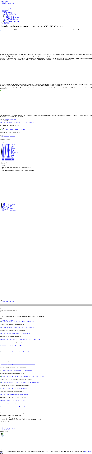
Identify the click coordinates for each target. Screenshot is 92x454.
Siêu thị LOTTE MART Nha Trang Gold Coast (10, 152)
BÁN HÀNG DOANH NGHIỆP (10, 13)
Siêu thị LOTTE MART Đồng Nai (8, 149)
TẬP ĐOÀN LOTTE (8, 12)
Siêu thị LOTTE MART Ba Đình (7, 157)
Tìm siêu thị (4, 425)
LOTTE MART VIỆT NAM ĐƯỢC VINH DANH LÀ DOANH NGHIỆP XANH (10, 361)
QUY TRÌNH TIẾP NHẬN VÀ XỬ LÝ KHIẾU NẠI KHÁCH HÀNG (11, 19)
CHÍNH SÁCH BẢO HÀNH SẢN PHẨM (11, 17)
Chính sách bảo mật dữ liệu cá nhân (8, 3)
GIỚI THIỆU (4, 11)
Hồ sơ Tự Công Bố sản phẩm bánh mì (8, 429)
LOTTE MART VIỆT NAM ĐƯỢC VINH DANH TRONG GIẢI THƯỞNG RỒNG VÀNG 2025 (13, 367)
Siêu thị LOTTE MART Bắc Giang (8, 160)
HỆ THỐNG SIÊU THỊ (6, 22)
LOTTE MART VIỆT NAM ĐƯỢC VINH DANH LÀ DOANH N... (10, 125)
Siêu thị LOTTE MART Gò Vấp (7, 147)
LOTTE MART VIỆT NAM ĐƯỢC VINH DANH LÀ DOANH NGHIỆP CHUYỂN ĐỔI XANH (12, 330)
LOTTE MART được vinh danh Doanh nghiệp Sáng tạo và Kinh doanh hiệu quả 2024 (13, 397)
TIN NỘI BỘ (6, 9)
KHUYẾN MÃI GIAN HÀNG (7, 206)
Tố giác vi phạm (5, 427)
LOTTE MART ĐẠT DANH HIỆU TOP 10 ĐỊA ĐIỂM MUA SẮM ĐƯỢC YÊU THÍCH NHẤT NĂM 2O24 (14, 385)
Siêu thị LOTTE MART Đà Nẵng (8, 155)
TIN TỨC (4, 7)
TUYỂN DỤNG (5, 10)
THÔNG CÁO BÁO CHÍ (8, 8)
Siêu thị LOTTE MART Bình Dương (8, 148)
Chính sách (4, 426)
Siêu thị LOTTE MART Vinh (7, 156)
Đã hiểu (1, 453)
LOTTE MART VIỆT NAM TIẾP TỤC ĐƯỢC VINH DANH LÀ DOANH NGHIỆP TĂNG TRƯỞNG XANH (14, 342)
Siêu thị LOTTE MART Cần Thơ (8, 154)
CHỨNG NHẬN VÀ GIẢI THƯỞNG (6, 320)
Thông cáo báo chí (7, 119)
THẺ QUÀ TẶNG (7, 20)
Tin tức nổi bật (13, 119)
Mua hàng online (5, 1)
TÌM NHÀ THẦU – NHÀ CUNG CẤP (11, 14)
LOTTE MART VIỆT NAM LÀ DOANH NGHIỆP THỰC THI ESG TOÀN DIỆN (10, 336)
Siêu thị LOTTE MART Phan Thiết (8, 153)
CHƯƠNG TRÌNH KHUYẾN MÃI (8, 204)
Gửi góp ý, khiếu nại (5, 424)
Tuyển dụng (4, 2)
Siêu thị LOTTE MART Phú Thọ (7, 145)
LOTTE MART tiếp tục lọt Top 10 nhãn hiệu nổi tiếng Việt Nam (9, 348)
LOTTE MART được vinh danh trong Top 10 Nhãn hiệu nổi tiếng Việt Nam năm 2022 (13, 409)
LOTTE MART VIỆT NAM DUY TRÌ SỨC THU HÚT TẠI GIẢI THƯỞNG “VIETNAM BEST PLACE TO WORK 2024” (16, 379)
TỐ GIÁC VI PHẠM (5, 23)
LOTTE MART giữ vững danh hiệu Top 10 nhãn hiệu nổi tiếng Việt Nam (11, 403)
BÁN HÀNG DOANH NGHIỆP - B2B (9, 208)
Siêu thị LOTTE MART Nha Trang (8, 151)
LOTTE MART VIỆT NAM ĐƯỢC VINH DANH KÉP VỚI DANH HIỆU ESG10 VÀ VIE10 (12, 324)
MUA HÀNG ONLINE (6, 207)
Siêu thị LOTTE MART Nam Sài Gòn (8, 144)
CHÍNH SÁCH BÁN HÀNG (9, 16)
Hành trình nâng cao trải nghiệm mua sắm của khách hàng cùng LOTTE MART (12, 391)
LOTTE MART (7, 15)
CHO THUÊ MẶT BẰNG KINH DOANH (11, 21)
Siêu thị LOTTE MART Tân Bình (8, 146)
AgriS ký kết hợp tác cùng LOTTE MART (7, 139)
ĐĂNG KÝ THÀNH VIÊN (7, 205)
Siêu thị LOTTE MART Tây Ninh (8, 159)
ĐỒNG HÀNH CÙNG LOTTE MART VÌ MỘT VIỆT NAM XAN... (10, 132)
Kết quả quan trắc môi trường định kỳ (8, 428)
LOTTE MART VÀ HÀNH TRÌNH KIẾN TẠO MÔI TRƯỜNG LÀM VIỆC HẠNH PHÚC (12, 373)
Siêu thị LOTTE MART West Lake (8, 158)
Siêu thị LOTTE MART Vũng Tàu (8, 150)
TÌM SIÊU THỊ (4, 203)
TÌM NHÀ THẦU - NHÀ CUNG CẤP (9, 210)
